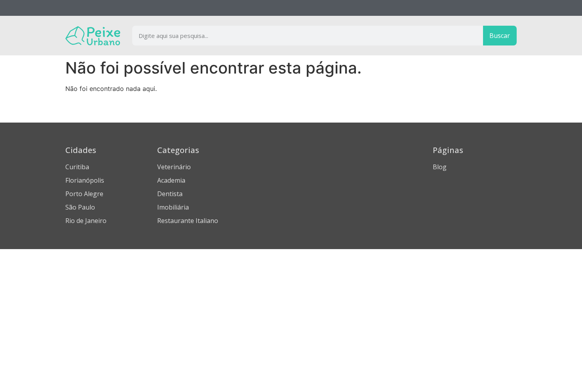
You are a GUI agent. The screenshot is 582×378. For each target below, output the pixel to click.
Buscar (499, 35)
